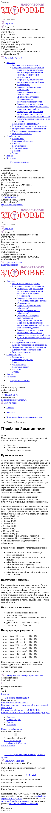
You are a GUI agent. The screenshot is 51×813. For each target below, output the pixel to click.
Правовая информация (11, 729)
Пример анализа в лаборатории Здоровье (24, 675)
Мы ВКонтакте (8, 745)
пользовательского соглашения (23, 803)
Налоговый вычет (20, 148)
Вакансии (16, 151)
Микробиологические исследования (29, 129)
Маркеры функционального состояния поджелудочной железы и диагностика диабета (33, 106)
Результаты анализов (20, 380)
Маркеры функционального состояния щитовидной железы (32, 81)
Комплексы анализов (22, 133)
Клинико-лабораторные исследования (29, 126)
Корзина (9, 23)
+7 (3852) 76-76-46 (9, 197)
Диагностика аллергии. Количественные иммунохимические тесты (29, 99)
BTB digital (31, 775)
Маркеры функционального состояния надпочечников (30, 112)
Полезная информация (22, 141)
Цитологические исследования (26, 131)
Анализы (11, 62)
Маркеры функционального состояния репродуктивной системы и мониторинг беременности (30, 73)
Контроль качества (27, 754)
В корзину (6, 694)
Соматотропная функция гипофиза (33, 119)
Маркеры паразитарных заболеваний (28, 93)
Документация (19, 146)
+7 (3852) (9, 395)
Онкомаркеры (23, 84)
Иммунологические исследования (28, 67)
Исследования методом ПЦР (25, 124)
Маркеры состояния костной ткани (33, 116)
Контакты (11, 158)
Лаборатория (18, 138)
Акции (10, 155)
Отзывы (15, 153)
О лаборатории (14, 136)
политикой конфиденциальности (16, 801)
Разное (20, 121)
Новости (16, 143)
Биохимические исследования (26, 65)
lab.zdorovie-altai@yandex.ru (14, 400)
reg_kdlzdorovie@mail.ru (12, 204)
